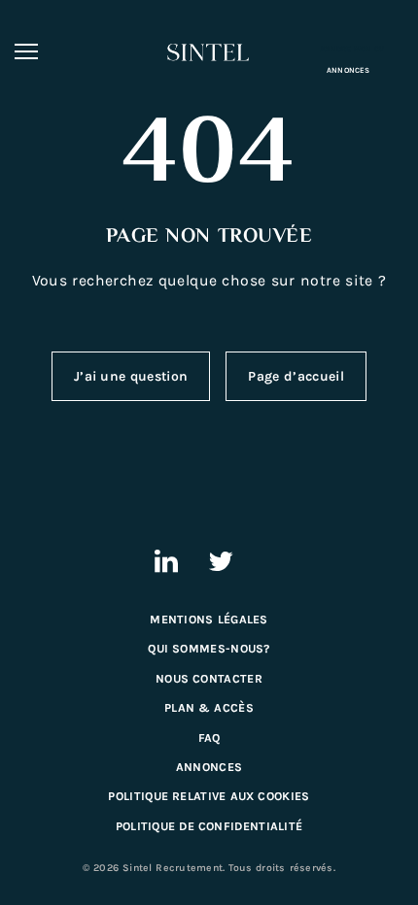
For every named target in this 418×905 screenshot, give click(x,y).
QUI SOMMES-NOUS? (209, 648)
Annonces (209, 767)
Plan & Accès (209, 708)
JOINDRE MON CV (352, 49)
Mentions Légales (209, 619)
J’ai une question (131, 376)
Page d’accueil (296, 376)
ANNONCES (348, 70)
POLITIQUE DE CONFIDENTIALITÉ (209, 826)
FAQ (209, 738)
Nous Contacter (209, 679)
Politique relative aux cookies (208, 796)
